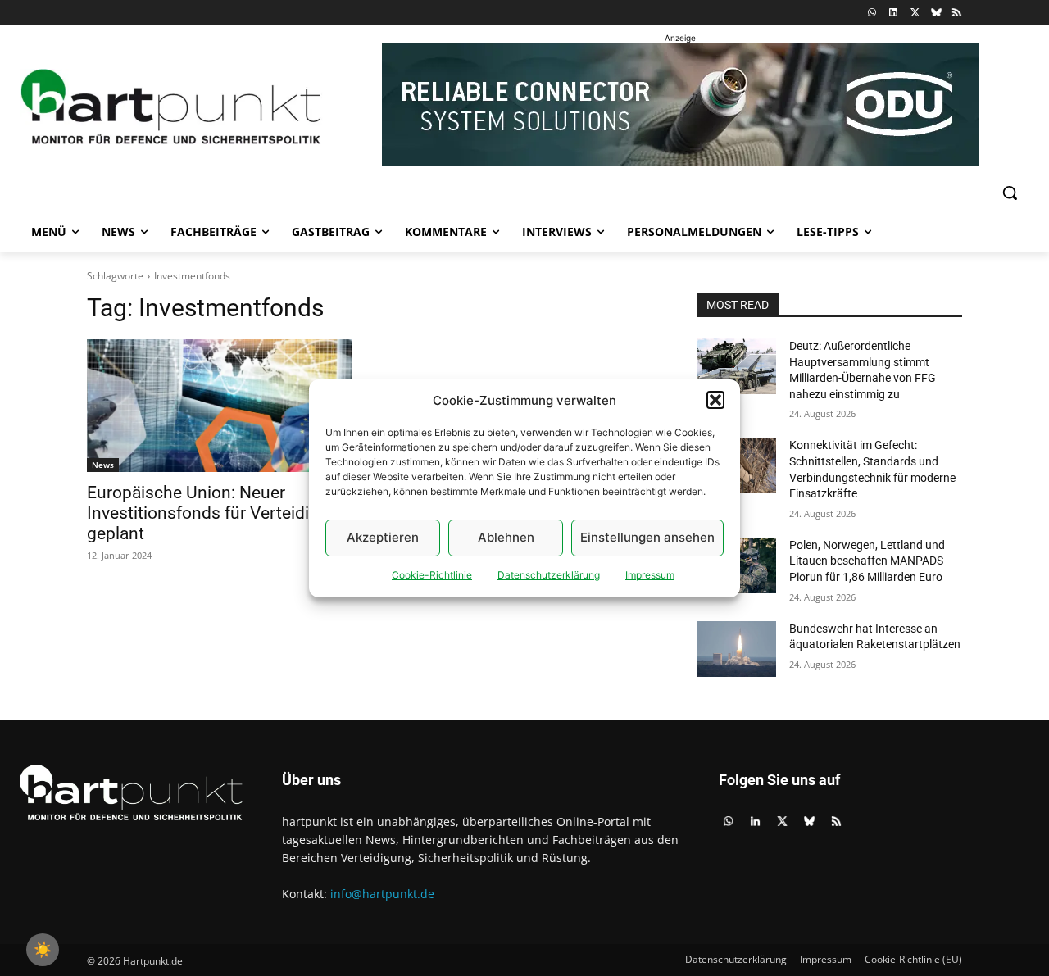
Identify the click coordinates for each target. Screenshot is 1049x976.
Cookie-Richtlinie (432, 575)
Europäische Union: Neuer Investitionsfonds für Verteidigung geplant (217, 513)
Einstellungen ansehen (647, 537)
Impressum (649, 575)
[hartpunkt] (171, 107)
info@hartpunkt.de (382, 893)
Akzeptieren (383, 537)
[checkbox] (42, 949)
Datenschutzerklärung (548, 575)
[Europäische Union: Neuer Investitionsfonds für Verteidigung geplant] (219, 405)
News (103, 464)
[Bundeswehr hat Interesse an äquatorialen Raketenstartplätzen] (736, 649)
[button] (715, 400)
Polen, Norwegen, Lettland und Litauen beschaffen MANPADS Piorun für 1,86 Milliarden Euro (867, 560)
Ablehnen (506, 537)
